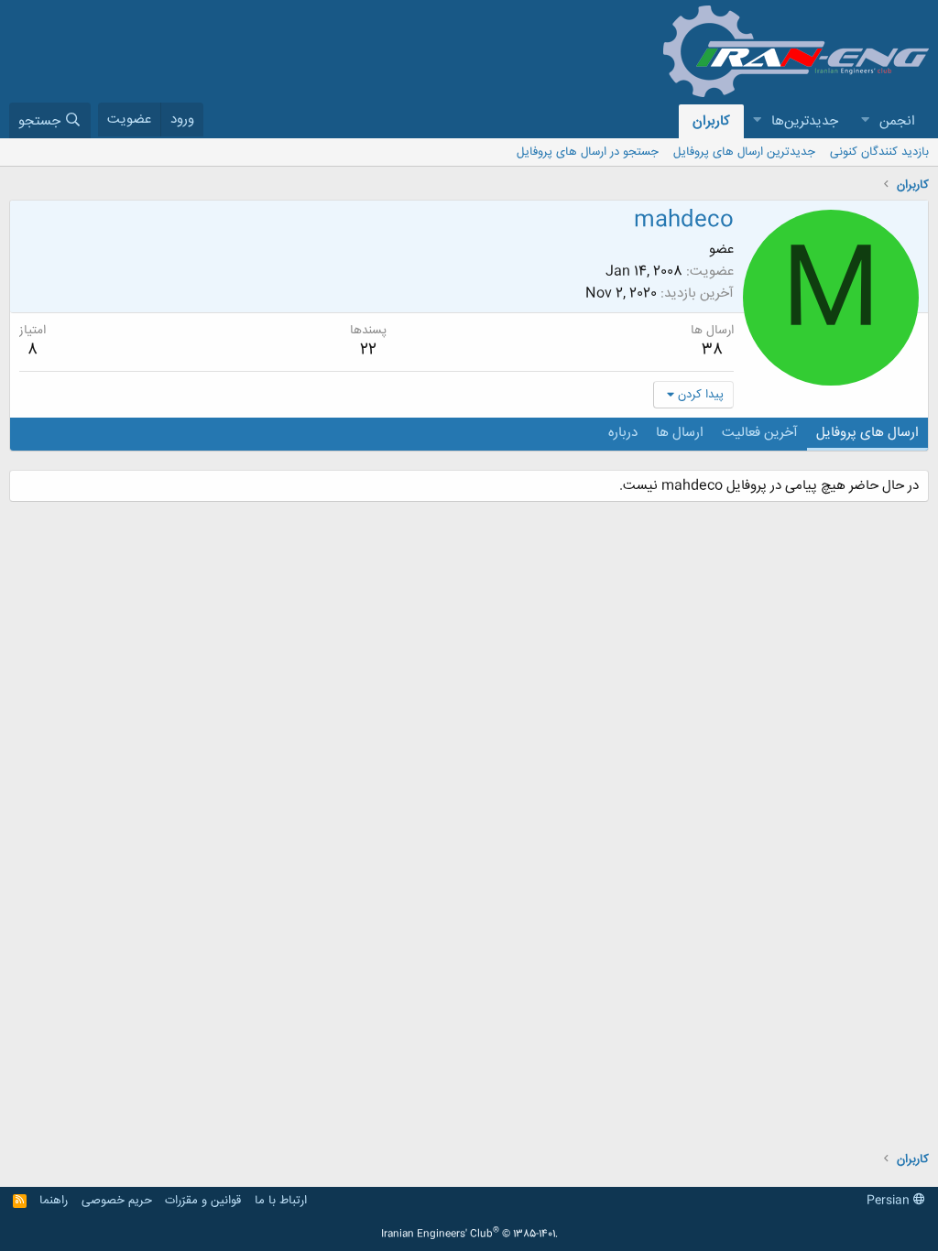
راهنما (53, 1201)
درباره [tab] (623, 432)
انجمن (897, 121)
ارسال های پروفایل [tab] (867, 432)
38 (712, 350)
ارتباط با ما (281, 1201)
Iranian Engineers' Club (469, 1234)
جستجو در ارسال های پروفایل (588, 152)
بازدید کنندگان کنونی (879, 152)
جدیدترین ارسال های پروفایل (744, 152)
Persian (890, 1201)
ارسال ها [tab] (680, 432)
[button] (865, 121)
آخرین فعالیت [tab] (760, 432)
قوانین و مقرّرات (203, 1201)
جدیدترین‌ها (804, 121)
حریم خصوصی (117, 1201)
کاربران (711, 121)
